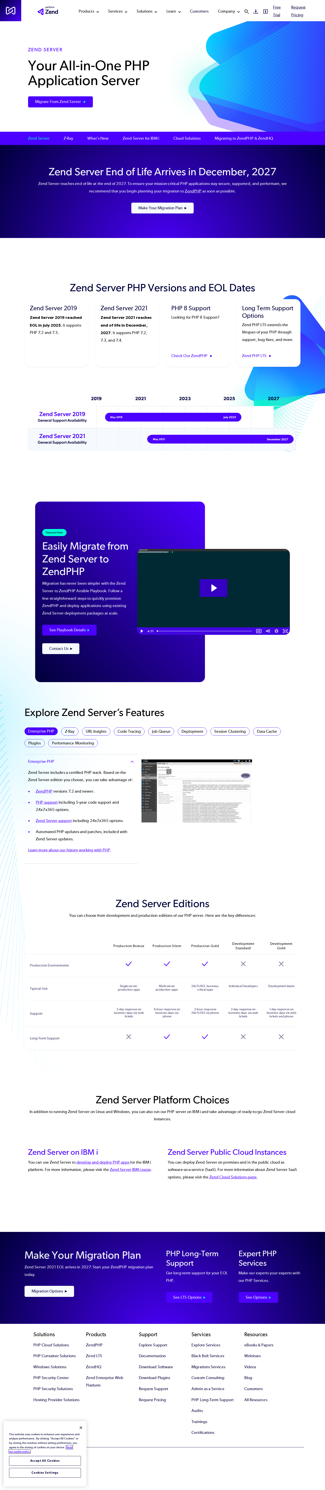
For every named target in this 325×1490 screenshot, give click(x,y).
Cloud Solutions (187, 138)
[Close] (81, 1428)
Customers (199, 11)
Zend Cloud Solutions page (233, 1177)
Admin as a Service (207, 1388)
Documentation (152, 1355)
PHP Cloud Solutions (51, 1345)
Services (115, 11)
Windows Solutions (49, 1366)
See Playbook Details (67, 630)
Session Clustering (230, 731)
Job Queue (161, 731)
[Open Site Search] (246, 11)
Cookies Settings (45, 1472)
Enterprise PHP (41, 731)
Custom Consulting (207, 1377)
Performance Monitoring (73, 743)
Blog (248, 1377)
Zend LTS (94, 1355)
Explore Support (153, 1345)
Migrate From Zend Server (58, 101)
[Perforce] (10, 10)
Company (226, 11)
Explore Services (205, 1345)
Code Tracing (129, 731)
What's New (98, 138)
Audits (197, 1410)
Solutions (145, 11)
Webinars (252, 1355)
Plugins (34, 743)
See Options (256, 1297)
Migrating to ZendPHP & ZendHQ (244, 138)
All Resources (255, 1399)
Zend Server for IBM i (141, 138)
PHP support (47, 802)
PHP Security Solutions (53, 1388)
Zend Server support (54, 820)
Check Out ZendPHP (189, 355)
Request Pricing (152, 1399)
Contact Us (58, 648)
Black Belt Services (207, 1355)
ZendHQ (93, 1366)
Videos (250, 1366)
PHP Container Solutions (54, 1355)
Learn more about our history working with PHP (69, 850)
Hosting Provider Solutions (56, 1399)
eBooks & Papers (258, 1345)
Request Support (153, 1388)
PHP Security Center (51, 1377)
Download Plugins (154, 1377)
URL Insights (96, 731)
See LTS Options (187, 1297)
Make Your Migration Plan (160, 208)
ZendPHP (193, 191)
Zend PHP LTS (254, 355)
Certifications (202, 1432)
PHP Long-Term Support (212, 1399)
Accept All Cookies (45, 1460)
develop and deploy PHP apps (102, 1162)
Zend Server (39, 138)
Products (86, 11)
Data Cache (267, 731)
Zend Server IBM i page (130, 1169)
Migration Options (47, 1291)
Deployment (192, 731)
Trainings (199, 1421)
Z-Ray (68, 138)
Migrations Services (208, 1366)
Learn (171, 11)
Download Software (156, 1366)
